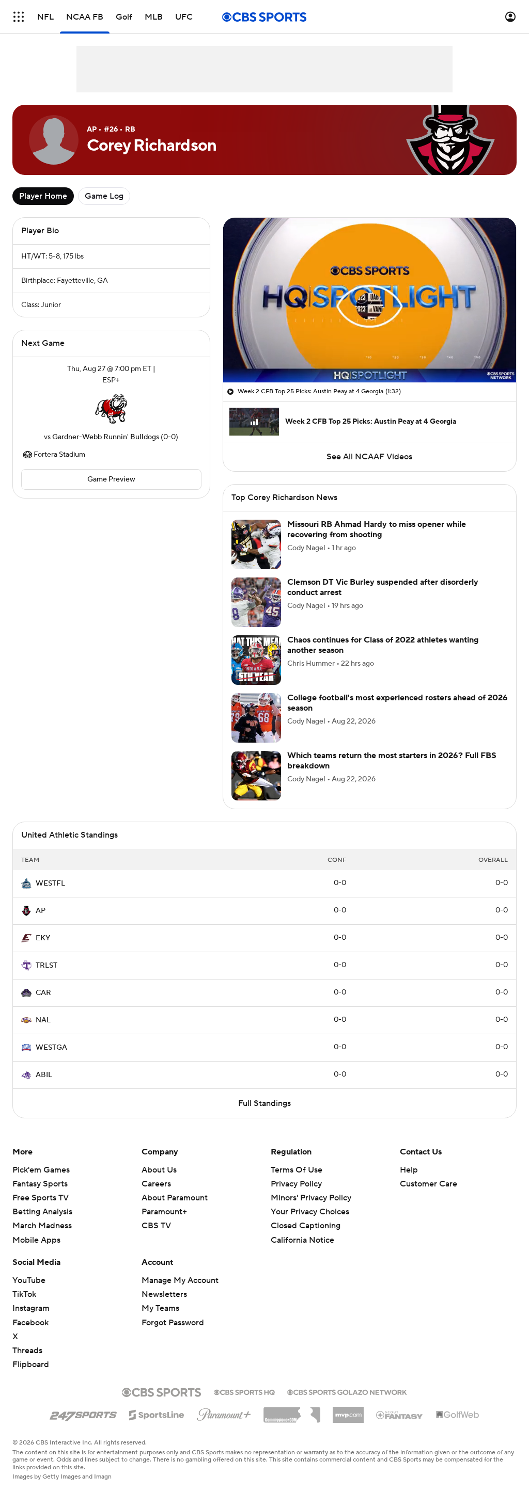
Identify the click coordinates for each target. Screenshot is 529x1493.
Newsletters (164, 1294)
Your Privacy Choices (310, 1212)
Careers (156, 1184)
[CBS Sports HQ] (244, 1391)
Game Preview (111, 479)
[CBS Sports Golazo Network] (347, 1391)
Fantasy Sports (40, 1184)
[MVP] (348, 1411)
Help (409, 1170)
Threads (27, 1350)
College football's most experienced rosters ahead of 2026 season (397, 703)
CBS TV (156, 1226)
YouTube (28, 1280)
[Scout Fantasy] (400, 1414)
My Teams (160, 1308)
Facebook (30, 1323)
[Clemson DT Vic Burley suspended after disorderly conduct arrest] (256, 602)
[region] (369, 300)
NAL (43, 1020)
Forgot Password (173, 1323)
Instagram (31, 1308)
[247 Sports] (83, 1413)
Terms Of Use (296, 1170)
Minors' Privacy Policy (311, 1198)
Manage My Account (180, 1280)
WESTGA (51, 1047)
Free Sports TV (40, 1198)
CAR (43, 993)
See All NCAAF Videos (369, 457)
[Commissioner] (291, 1411)
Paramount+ (164, 1212)
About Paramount (175, 1198)
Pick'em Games (41, 1170)
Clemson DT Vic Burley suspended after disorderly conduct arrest (382, 587)
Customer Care (428, 1184)
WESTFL (50, 883)
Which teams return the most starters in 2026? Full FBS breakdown (391, 760)
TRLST (46, 965)
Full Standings (264, 1103)
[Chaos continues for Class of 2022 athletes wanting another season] (256, 660)
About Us (159, 1170)
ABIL (44, 1075)
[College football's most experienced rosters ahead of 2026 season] (256, 718)
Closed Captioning (305, 1226)
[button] (18, 17)
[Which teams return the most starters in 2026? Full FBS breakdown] (256, 775)
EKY (43, 938)
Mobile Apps (36, 1240)
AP (40, 911)
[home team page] (111, 408)
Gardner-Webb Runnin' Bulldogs (105, 437)
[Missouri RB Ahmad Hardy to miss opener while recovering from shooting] (256, 544)
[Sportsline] (156, 1413)
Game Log (104, 196)
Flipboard (30, 1364)
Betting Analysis (42, 1212)
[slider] (369, 352)
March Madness (42, 1226)
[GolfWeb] (457, 1415)
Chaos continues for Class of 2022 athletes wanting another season (383, 645)
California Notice (302, 1240)
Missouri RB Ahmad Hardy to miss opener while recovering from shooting (376, 529)
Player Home (43, 196)
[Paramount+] (224, 1412)
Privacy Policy (296, 1184)
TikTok (24, 1294)
